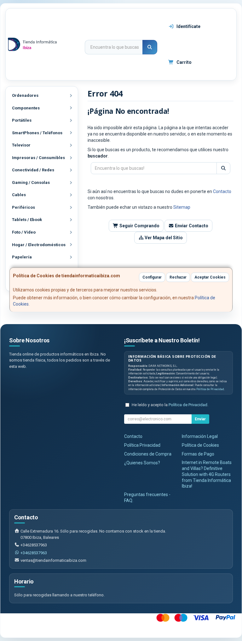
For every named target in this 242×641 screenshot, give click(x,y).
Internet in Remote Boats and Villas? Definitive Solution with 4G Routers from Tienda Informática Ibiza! (207, 474)
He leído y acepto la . (170, 404)
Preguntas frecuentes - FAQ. (147, 497)
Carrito (184, 62)
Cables (19, 194)
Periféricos (23, 207)
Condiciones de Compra (147, 453)
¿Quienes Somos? (142, 462)
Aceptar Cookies (210, 277)
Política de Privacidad (210, 389)
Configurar (152, 277)
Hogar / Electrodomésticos (39, 244)
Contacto (222, 191)
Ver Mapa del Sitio (163, 237)
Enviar (200, 419)
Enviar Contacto (191, 225)
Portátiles (22, 120)
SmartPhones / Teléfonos (37, 132)
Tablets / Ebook (27, 219)
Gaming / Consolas (31, 182)
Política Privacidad (142, 445)
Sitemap (181, 207)
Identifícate (188, 26)
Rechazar (178, 277)
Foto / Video (24, 232)
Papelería (22, 257)
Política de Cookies (200, 445)
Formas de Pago (198, 453)
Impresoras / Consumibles (38, 157)
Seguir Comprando (138, 225)
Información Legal (200, 436)
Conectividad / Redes (33, 170)
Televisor (21, 145)
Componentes (26, 108)
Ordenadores (25, 95)
